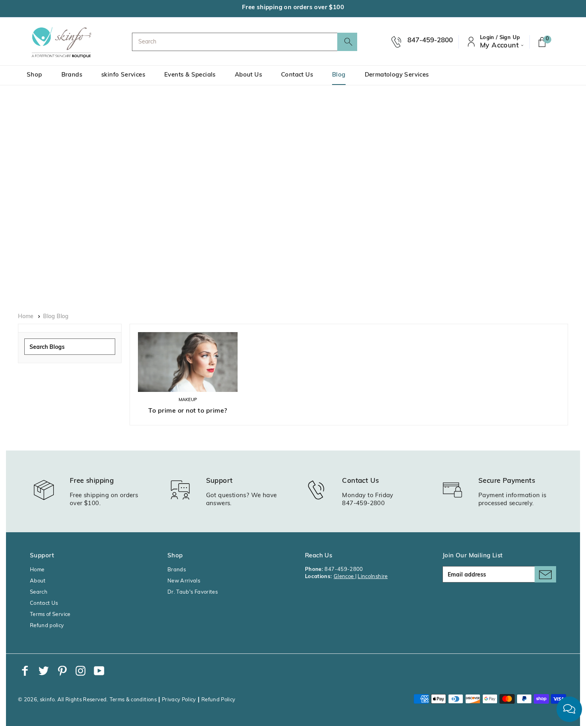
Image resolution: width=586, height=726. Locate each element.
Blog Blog (56, 317)
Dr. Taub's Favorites (192, 592)
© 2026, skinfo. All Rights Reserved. (63, 699)
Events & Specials (190, 75)
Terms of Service (50, 614)
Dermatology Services (397, 75)
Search (38, 592)
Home (25, 317)
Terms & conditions (133, 699)
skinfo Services (123, 75)
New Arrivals (183, 581)
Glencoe (344, 576)
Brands (71, 75)
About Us (248, 75)
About (38, 581)
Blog (339, 75)
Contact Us (297, 75)
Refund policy (47, 625)
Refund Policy (218, 699)
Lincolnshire (372, 576)
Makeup (188, 400)
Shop (34, 75)
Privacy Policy (179, 699)
